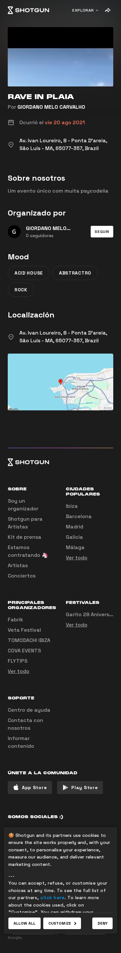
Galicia (74, 537)
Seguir (102, 231)
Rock (21, 290)
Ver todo (76, 557)
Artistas (18, 565)
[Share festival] (107, 10)
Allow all (24, 923)
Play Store (84, 787)
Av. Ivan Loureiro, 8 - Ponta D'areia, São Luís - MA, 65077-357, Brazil (63, 336)
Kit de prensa (24, 537)
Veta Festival (24, 630)
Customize (59, 923)
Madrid (74, 526)
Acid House (29, 273)
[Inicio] (28, 10)
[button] (102, 231)
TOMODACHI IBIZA (29, 640)
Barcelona (79, 516)
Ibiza (72, 506)
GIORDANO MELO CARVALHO (51, 107)
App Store (34, 787)
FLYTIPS (17, 660)
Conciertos (21, 575)
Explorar (83, 10)
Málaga (75, 547)
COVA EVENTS (24, 650)
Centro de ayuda (29, 710)
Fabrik (15, 619)
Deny (102, 923)
